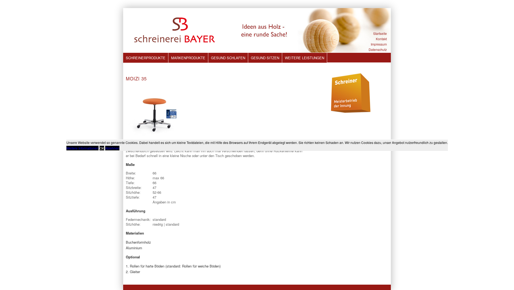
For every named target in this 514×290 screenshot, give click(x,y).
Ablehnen (112, 148)
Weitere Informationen (82, 148)
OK (102, 148)
